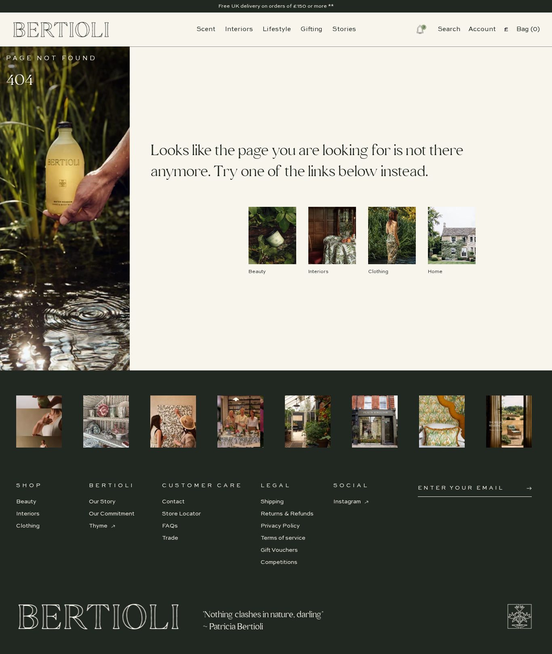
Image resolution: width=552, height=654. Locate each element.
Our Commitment (112, 514)
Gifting (311, 29)
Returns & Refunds (287, 514)
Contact (173, 502)
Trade (170, 538)
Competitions (279, 562)
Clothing (28, 526)
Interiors (239, 29)
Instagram (347, 502)
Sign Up (529, 488)
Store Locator (181, 514)
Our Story (102, 502)
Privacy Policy (280, 526)
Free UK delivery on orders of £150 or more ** (276, 6)
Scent (205, 29)
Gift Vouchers (279, 550)
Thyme (99, 526)
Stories (344, 29)
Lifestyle (277, 29)
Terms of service (283, 538)
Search (449, 29)
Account (482, 29)
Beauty (26, 502)
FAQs (170, 526)
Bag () (528, 29)
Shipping (272, 502)
